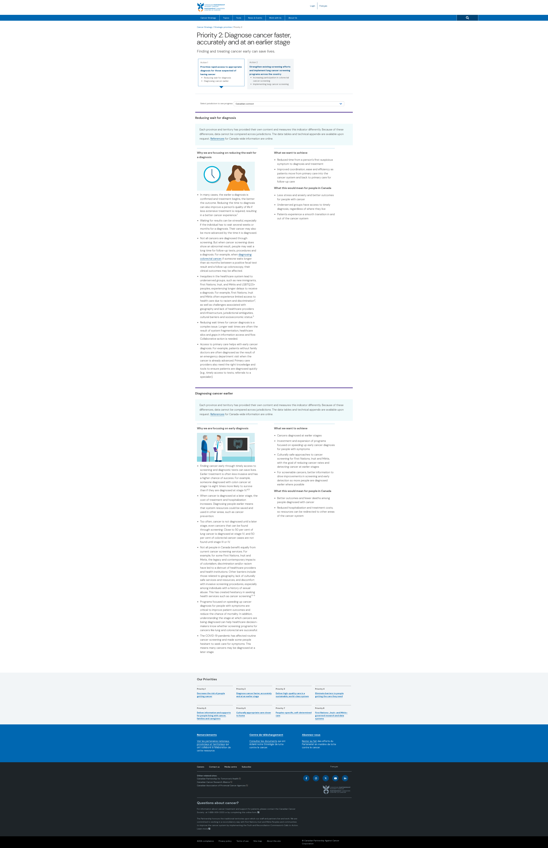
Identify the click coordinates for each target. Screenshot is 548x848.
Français (324, 6)
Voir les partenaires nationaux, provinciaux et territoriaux (213, 743)
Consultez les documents (263, 741)
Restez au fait (309, 741)
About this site (274, 841)
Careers (200, 767)
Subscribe (246, 767)
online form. (251, 812)
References (217, 138)
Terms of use (242, 841)
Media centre (230, 767)
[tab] (221, 72)
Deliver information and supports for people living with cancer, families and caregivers (214, 715)
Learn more (202, 828)
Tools (238, 18)
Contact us (214, 767)
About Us (292, 18)
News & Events (255, 18)
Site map (257, 841)
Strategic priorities (223, 27)
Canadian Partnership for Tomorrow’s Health (218, 778)
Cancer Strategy (208, 18)
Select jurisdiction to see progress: (216, 103)
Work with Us (275, 18)
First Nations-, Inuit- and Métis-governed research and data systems (331, 715)
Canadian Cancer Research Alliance (213, 782)
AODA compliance (205, 841)
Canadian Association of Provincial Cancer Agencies (221, 785)
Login (312, 6)
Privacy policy (225, 841)
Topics (226, 18)
